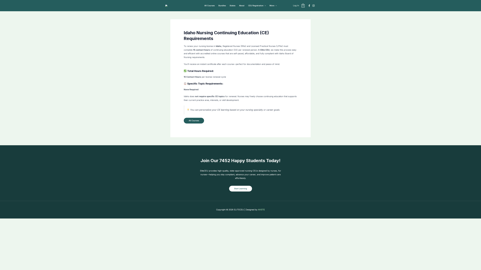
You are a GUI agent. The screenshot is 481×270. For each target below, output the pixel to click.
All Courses (209, 5)
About (241, 5)
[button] (264, 5)
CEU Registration (255, 5)
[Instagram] (313, 6)
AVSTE (261, 209)
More (272, 5)
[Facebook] (309, 6)
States (232, 5)
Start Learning (240, 188)
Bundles (222, 5)
